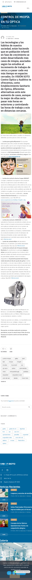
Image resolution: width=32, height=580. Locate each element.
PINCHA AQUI (15, 278)
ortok (4, 371)
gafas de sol (12, 429)
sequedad (5, 375)
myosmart (14, 365)
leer (4, 361)
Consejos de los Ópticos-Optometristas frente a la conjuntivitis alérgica (19, 525)
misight (19, 361)
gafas (16, 358)
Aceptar (9, 573)
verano (12, 440)
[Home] (7, 7)
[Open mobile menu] (28, 8)
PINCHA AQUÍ (7, 239)
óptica (13, 368)
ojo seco (5, 368)
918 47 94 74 (8, 2)
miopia (11, 361)
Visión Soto (14, 25)
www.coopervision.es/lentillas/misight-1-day (13, 200)
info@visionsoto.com (21, 2)
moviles (5, 365)
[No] (15, 576)
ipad (23, 358)
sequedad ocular (17, 375)
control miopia (7, 358)
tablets (16, 378)
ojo (22, 365)
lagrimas (22, 429)
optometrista (22, 368)
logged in (11, 401)
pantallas (25, 371)
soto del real (6, 378)
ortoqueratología (14, 371)
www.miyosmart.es (14, 156)
